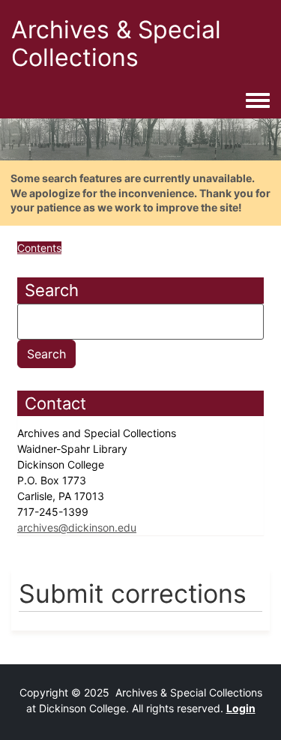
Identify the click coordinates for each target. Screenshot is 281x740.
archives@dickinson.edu (76, 527)
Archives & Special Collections (116, 43)
